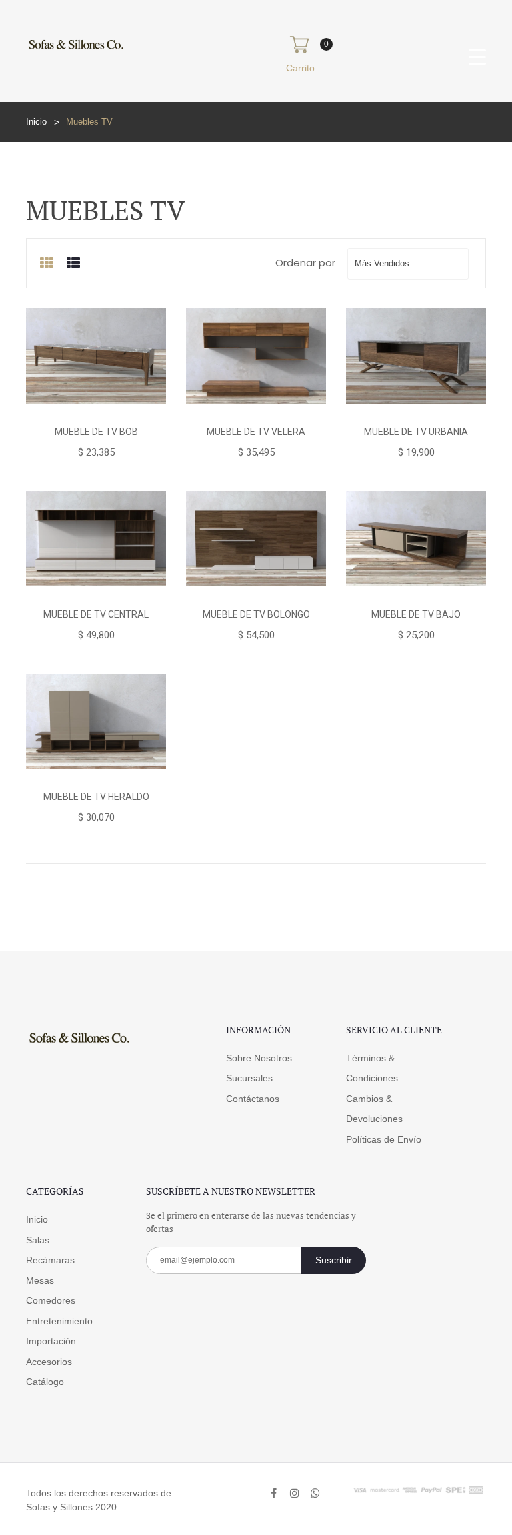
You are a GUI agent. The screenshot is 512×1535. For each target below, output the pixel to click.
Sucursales (249, 1078)
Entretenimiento (59, 1321)
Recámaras (50, 1260)
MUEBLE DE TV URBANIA (416, 431)
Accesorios (49, 1361)
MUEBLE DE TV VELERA (256, 431)
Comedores (50, 1300)
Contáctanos (252, 1098)
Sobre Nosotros (259, 1058)
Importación (51, 1341)
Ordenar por (305, 263)
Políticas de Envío (383, 1139)
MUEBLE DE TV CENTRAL (96, 614)
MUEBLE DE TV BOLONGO (256, 614)
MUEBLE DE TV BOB (96, 431)
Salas (37, 1240)
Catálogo (45, 1381)
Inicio (36, 122)
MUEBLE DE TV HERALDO (96, 796)
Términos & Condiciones (372, 1068)
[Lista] (73, 263)
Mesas (40, 1280)
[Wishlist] (95, 403)
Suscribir (333, 1260)
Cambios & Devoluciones (374, 1109)
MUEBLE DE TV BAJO (416, 614)
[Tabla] (47, 263)
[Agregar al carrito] (49, 403)
